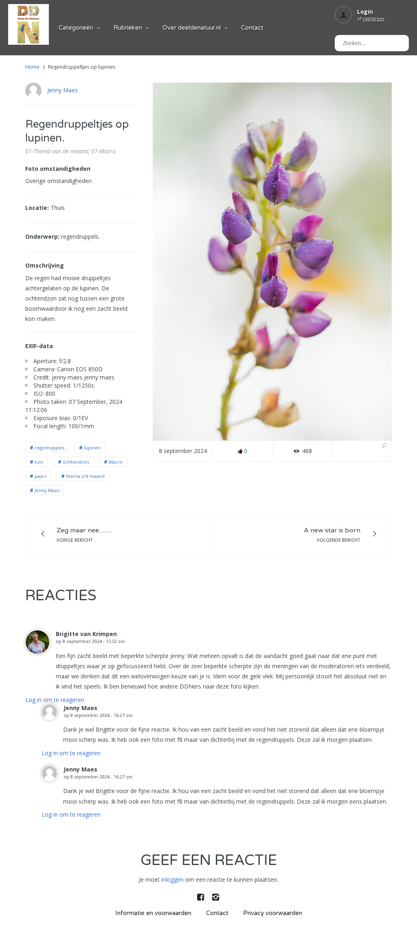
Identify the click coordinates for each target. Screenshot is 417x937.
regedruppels (49, 448)
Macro (116, 462)
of (371, 18)
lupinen (92, 448)
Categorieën (76, 27)
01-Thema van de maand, (57, 151)
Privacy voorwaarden (272, 913)
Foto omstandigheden (57, 168)
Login (365, 11)
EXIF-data (39, 346)
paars (40, 476)
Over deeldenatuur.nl (191, 27)
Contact (252, 27)
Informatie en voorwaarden (153, 913)
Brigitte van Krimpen (86, 634)
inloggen (172, 879)
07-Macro (103, 151)
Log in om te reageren (54, 700)
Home (32, 66)
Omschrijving (44, 265)
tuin (39, 462)
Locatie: (37, 207)
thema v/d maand (85, 476)
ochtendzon (76, 462)
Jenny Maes (62, 90)
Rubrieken (128, 27)
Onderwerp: (42, 236)
